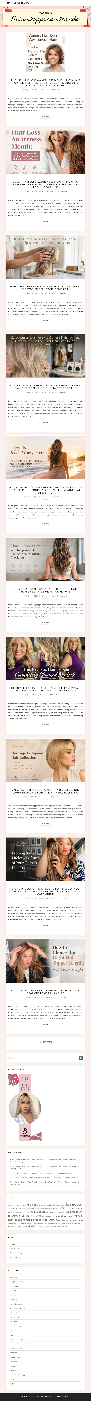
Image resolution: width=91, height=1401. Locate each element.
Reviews (13, 1370)
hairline (17, 1205)
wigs (65, 1226)
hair (13, 1205)
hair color (13, 1299)
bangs (10, 1205)
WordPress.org (15, 1257)
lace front (10, 1223)
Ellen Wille (14, 1286)
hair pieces (50, 1205)
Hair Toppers (15, 1330)
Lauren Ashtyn (15, 1357)
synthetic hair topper (74, 1223)
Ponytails (13, 1366)
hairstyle (56, 1205)
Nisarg (67, 1396)
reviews (61, 1223)
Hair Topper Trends (18, 2)
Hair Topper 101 (16, 1326)
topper (20, 1226)
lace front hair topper (19, 1223)
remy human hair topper (52, 1223)
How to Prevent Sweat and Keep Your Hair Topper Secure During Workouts (45, 590)
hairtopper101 (48, 90)
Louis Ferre (14, 1361)
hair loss (31, 1204)
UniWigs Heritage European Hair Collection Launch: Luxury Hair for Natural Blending (45, 791)
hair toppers (37, 1211)
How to (13, 1335)
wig (62, 1226)
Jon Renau (14, 1353)
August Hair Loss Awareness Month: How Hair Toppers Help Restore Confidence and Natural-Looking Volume (45, 184)
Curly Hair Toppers (17, 1282)
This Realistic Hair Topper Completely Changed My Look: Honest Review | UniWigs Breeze (45, 689)
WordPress (50, 1396)
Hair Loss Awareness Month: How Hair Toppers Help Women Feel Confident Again (45, 288)
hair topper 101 (12, 1208)
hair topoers (63, 1205)
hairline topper (22, 1205)
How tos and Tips (16, 1339)
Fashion (13, 1291)
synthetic (65, 1223)
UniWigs (32, 1225)
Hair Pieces (14, 1322)
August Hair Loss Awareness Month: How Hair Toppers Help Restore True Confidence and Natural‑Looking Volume (45, 83)
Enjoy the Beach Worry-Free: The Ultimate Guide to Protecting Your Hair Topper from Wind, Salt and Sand (45, 490)
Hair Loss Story (15, 1317)
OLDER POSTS (46, 1042)
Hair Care (13, 1295)
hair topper (73, 1204)
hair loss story (41, 1205)
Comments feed (16, 1253)
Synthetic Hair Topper (18, 1375)
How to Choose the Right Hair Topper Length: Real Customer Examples (46, 992)
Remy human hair (39, 1223)
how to (43, 1216)
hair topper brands (20, 1208)
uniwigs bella (39, 1226)
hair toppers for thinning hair (57, 1212)
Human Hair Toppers (18, 1344)
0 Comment (63, 90)
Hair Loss (13, 1313)
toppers (25, 1226)
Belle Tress (14, 1277)
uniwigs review (46, 1226)
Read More (46, 116)
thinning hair (13, 1226)
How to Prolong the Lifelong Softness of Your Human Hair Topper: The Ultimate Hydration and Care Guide (45, 891)
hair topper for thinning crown (45, 1208)
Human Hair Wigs (16, 1348)
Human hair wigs (78, 1220)
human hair (50, 1216)
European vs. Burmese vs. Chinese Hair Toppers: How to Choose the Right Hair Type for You (45, 387)
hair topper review (23, 1212)
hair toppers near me (30, 1215)
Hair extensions (16, 1304)
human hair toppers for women (40, 1219)
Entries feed (14, 1248)
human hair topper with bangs (64, 1220)
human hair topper (64, 1215)
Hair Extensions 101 (17, 1308)
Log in (12, 1244)
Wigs (12, 1384)
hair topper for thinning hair (64, 1208)
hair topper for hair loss (31, 1208)
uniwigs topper (56, 1226)
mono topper (29, 1223)
